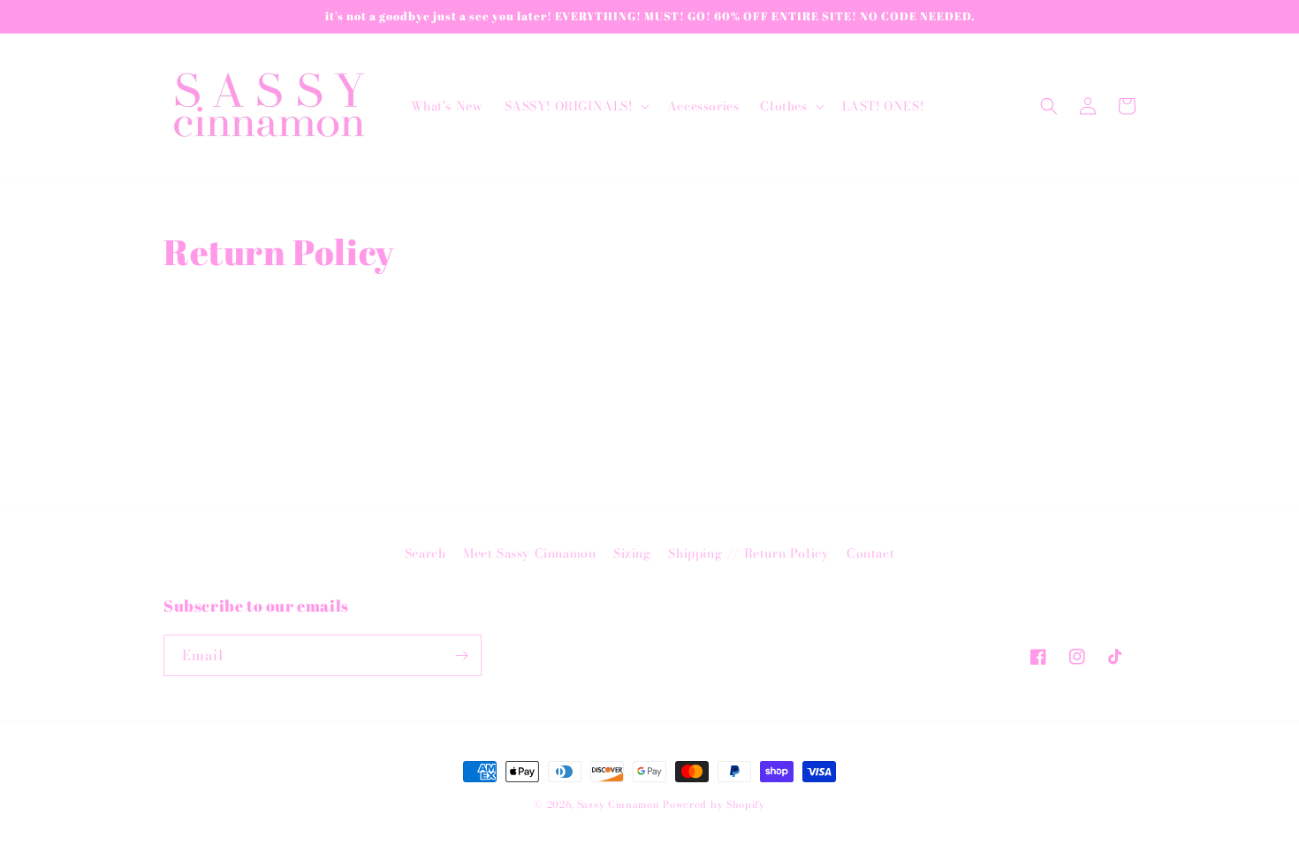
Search (425, 553)
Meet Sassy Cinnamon (529, 553)
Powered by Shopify (714, 804)
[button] (575, 106)
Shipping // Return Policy (748, 553)
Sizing (632, 553)
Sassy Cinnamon (618, 804)
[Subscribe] (461, 655)
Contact (870, 553)
